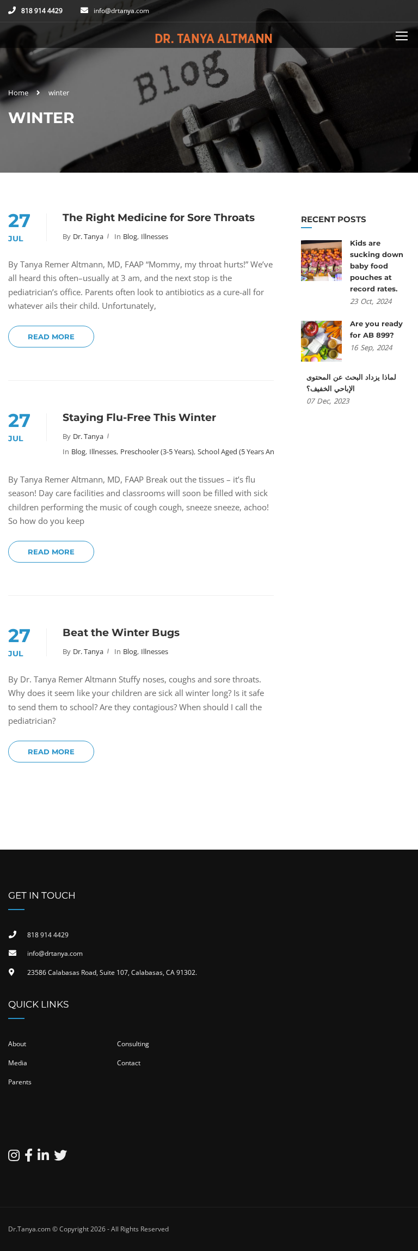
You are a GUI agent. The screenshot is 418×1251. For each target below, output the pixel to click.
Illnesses (154, 236)
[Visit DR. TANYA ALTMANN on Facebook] (28, 1157)
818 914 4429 (42, 10)
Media (17, 1062)
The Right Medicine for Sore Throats (159, 217)
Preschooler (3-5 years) (157, 451)
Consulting (133, 1043)
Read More (51, 336)
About (17, 1043)
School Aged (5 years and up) (245, 451)
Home (18, 92)
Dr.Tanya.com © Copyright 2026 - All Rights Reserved (88, 1229)
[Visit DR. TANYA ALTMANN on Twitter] (60, 1157)
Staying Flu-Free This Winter (139, 417)
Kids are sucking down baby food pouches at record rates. (376, 266)
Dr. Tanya (88, 236)
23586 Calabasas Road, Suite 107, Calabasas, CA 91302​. (112, 972)
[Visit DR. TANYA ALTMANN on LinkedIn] (43, 1157)
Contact (128, 1062)
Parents (20, 1082)
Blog (130, 236)
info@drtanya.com (121, 10)
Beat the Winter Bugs (121, 632)
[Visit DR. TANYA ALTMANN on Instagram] (14, 1157)
